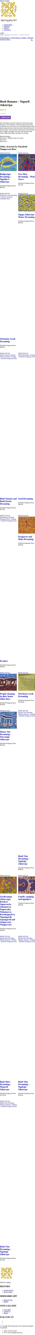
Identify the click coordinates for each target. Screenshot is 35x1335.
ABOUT (6, 28)
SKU (1, 141)
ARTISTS (7, 26)
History (6, 1313)
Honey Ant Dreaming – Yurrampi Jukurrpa (5, 736)
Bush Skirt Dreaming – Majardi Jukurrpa (5, 1086)
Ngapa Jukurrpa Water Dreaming (26, 215)
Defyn (9, 1282)
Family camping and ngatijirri (26, 897)
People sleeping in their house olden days (7, 696)
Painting (7, 35)
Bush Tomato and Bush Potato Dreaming (8, 501)
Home (2, 35)
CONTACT (7, 30)
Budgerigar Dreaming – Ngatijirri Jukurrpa (5, 178)
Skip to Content (4, 1)
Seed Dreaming (25, 498)
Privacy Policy (8, 1292)
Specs (1, 138)
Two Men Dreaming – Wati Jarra (26, 176)
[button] (32, 40)
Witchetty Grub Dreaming (7, 340)
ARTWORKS (8, 25)
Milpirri (6, 1301)
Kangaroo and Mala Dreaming (25, 537)
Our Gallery (7, 1310)
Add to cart (5, 117)
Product (4, 661)
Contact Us (7, 1311)
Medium (2, 136)
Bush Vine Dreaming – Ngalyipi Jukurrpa (23, 860)
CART (2, 33)
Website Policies (8, 1290)
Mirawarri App (8, 1300)
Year (1, 140)
